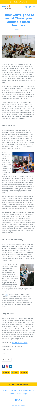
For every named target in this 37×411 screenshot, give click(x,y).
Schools (6, 391)
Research (14, 391)
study (6, 294)
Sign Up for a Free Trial (18, 2)
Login (25, 394)
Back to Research (20, 384)
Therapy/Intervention (26, 391)
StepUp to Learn (20, 405)
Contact (18, 394)
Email (3, 353)
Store (12, 394)
